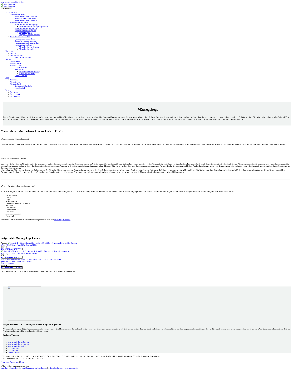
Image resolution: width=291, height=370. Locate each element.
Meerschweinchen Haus (23, 45)
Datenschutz (14, 362)
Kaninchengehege (16, 55)
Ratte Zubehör (15, 96)
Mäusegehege (15, 82)
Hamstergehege (15, 63)
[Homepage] (8, 5)
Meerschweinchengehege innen (26, 29)
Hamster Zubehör (16, 65)
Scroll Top (20, 2)
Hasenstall (13, 53)
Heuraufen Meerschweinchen (25, 41)
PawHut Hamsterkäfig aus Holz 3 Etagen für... (17, 261)
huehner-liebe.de (41, 368)
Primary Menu (6, 8)
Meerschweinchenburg (27, 49)
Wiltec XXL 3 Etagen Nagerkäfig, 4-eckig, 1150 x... (19, 253)
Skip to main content (8, 2)
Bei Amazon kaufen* (11, 249)
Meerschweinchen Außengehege (26, 24)
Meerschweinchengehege (19, 22)
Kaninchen (9, 51)
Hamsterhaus (19, 70)
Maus (7, 78)
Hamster (8, 59)
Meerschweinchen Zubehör (20, 37)
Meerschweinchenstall (18, 14)
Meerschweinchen (12, 12)
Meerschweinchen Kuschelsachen (27, 43)
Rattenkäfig (14, 92)
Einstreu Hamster (21, 76)
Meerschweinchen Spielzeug (25, 39)
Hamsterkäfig (15, 61)
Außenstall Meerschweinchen (25, 18)
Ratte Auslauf (15, 94)
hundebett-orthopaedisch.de (11, 368)
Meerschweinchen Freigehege (25, 31)
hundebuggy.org (28, 368)
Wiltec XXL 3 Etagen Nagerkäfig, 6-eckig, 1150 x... (19, 245)
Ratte (7, 90)
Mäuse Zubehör (15, 84)
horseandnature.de (71, 368)
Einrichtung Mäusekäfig (23, 86)
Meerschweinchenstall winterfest (26, 20)
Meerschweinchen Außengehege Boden (33, 27)
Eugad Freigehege (25, 33)
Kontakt (23, 362)
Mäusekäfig (14, 80)
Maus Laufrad (20, 88)
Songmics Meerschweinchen (29, 35)
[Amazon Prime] (7, 263)
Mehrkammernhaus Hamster (29, 72)
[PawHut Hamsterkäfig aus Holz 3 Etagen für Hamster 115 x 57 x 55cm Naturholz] (31, 259)
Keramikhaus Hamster (27, 74)
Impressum (5, 362)
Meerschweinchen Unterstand (29, 47)
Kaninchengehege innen (23, 57)
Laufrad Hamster (21, 67)
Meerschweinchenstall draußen (26, 16)
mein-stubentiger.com (55, 368)
